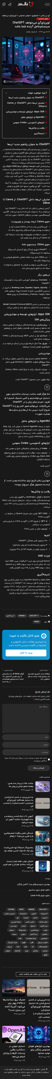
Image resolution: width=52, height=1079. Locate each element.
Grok (21, 909)
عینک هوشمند (31, 938)
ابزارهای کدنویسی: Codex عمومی (28, 122)
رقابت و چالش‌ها (36, 128)
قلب (31, 942)
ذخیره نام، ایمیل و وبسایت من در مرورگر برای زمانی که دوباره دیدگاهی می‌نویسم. (25, 759)
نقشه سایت (26, 1075)
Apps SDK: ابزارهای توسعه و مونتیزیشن (25, 111)
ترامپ (24, 926)
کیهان (8, 951)
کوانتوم (17, 951)
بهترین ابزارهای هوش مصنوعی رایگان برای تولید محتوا (39, 1050)
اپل (18, 918)
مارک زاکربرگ (12, 942)
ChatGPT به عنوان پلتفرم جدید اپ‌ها (26, 97)
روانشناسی (35, 930)
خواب (45, 930)
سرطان (11, 930)
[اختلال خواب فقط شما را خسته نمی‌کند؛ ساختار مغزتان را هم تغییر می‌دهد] (42, 866)
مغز (25, 947)
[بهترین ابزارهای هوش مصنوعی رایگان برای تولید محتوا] (38, 1034)
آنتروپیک (44, 914)
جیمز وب (13, 926)
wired (36, 622)
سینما (14, 934)
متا (33, 947)
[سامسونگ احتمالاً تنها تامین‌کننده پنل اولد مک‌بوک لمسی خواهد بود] (42, 850)
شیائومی (44, 938)
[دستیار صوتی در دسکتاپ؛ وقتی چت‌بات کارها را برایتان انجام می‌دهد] (13, 1034)
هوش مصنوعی (43, 19)
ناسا (18, 947)
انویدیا (26, 918)
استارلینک (23, 914)
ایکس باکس (30, 922)
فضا (20, 938)
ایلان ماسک (43, 922)
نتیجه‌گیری (39, 133)
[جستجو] (4, 4)
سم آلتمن (9, 616)
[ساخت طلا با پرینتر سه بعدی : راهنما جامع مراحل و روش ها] (42, 786)
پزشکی (35, 951)
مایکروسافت (43, 947)
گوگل (45, 955)
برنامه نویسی (16, 922)
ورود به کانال (26, 652)
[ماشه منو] (46, 4)
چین (26, 951)
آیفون (33, 914)
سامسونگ (22, 930)
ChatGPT (33, 616)
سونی (23, 934)
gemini (31, 909)
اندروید (44, 918)
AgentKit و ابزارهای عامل (32, 117)
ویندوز (45, 951)
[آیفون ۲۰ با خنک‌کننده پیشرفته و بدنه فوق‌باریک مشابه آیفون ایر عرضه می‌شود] (42, 821)
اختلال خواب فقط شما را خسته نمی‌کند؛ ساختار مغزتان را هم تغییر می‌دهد (18, 864)
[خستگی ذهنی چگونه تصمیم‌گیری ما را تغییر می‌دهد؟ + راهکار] (42, 836)
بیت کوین (43, 926)
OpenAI (21, 616)
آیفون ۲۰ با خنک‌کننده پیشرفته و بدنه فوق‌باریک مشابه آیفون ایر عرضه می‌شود (18, 819)
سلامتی (44, 934)
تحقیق (33, 926)
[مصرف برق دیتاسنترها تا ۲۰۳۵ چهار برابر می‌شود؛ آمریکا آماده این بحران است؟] (13, 988)
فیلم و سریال (42, 942)
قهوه (23, 942)
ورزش (9, 947)
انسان (35, 918)
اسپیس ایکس (10, 914)
